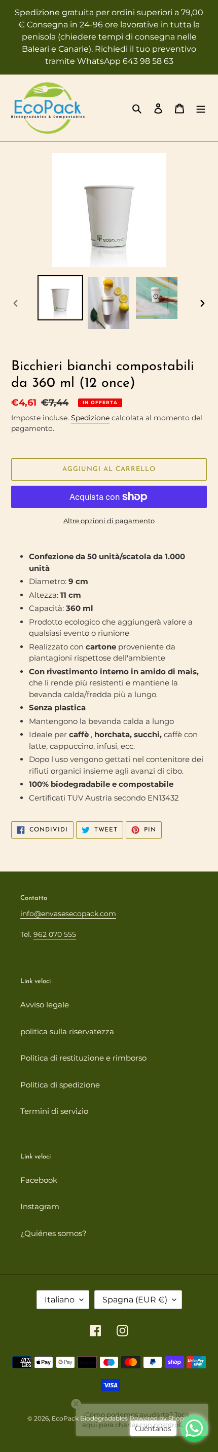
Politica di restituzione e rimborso (83, 1058)
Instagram (39, 1206)
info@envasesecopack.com (68, 913)
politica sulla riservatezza (67, 1031)
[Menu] (200, 108)
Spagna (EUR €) (134, 1299)
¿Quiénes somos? (53, 1233)
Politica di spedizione (60, 1085)
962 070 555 (54, 934)
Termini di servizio (54, 1111)
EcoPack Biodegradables (90, 1418)
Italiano (60, 1299)
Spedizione (90, 417)
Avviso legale (44, 1004)
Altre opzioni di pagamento (109, 521)
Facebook (38, 1180)
